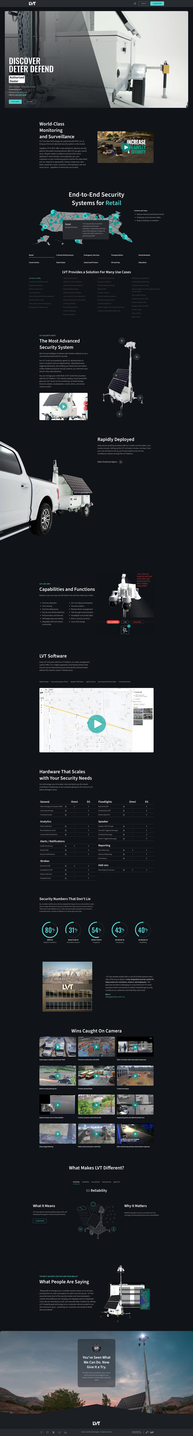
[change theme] (135, 4)
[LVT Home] (32, 3)
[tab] (41, 255)
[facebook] (41, 1432)
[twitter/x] (53, 1432)
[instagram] (47, 1432)
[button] (63, 406)
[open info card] (140, 397)
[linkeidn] (66, 1432)
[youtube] (59, 1432)
